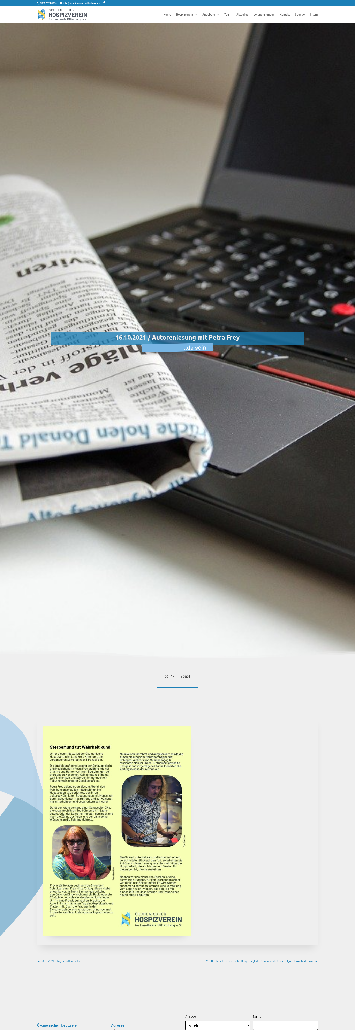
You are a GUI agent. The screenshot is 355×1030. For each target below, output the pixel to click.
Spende (300, 14)
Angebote (208, 14)
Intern (314, 14)
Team (227, 14)
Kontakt (285, 14)
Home (167, 14)
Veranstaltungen (264, 14)
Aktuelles (242, 14)
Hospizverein (184, 14)
